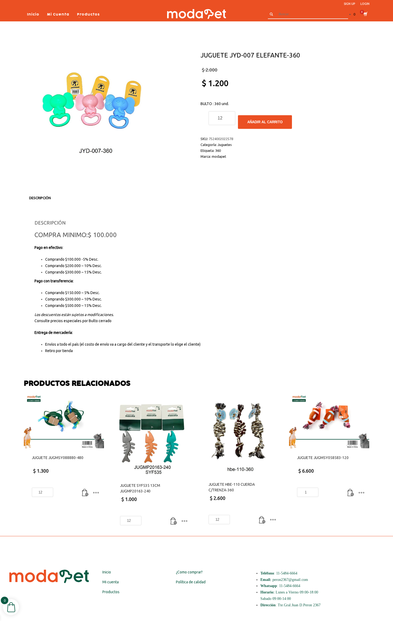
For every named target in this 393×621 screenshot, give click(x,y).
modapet (219, 156)
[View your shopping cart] (365, 14)
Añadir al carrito (265, 122)
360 (218, 150)
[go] (271, 14)
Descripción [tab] (40, 198)
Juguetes (225, 144)
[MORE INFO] (96, 493)
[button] (85, 493)
